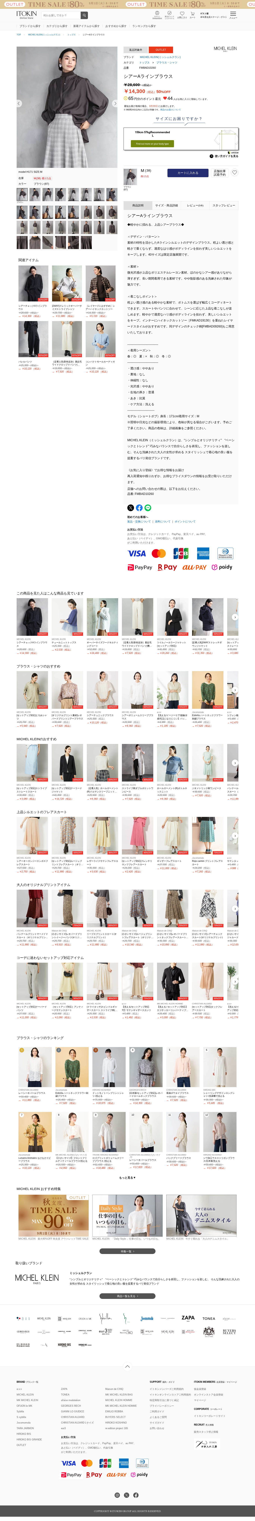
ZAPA (64, 1389)
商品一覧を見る (126, 1296)
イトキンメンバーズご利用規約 (167, 1389)
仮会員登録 (200, 1389)
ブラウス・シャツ (166, 62)
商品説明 (138, 205)
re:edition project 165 (116, 1428)
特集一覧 (126, 1251)
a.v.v (19, 1389)
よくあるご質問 (158, 1417)
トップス (71, 34)
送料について (163, 521)
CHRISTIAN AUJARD (72, 1417)
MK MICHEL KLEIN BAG (119, 1394)
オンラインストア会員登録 (208, 1394)
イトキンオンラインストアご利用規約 (170, 1394)
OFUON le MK (24, 1405)
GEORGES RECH (71, 1405)
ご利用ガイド (157, 1411)
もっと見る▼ (127, 1177)
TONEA (65, 1394)
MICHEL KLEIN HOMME (118, 1400)
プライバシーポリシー (162, 1405)
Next (114, 103)
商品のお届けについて (170, 110)
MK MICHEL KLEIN (27, 1400)
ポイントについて (185, 521)
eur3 (63, 1428)
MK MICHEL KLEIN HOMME (121, 1405)
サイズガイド (157, 1422)
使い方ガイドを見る (224, 156)
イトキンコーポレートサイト (210, 1416)
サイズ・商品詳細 (166, 205)
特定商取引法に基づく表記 (164, 1400)
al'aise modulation (70, 1400)
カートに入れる (188, 172)
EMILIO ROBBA (114, 1411)
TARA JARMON (25, 1428)
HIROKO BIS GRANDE (29, 1439)
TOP (19, 34)
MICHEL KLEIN (25, 1394)
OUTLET (21, 1445)
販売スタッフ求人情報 (206, 1431)
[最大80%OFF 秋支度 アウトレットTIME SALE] (127, 4)
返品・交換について (139, 521)
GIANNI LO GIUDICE (72, 1411)
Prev (19, 103)
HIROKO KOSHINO (116, 1422)
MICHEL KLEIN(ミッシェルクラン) (44, 34)
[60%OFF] (67, 283)
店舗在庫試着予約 (220, 173)
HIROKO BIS (24, 1433)
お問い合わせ (157, 1428)
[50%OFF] (33, 283)
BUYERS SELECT (115, 1417)
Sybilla (20, 1411)
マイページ (200, 1400)
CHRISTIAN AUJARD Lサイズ (77, 1422)
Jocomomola (23, 1422)
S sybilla (21, 1417)
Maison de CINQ (114, 1389)
